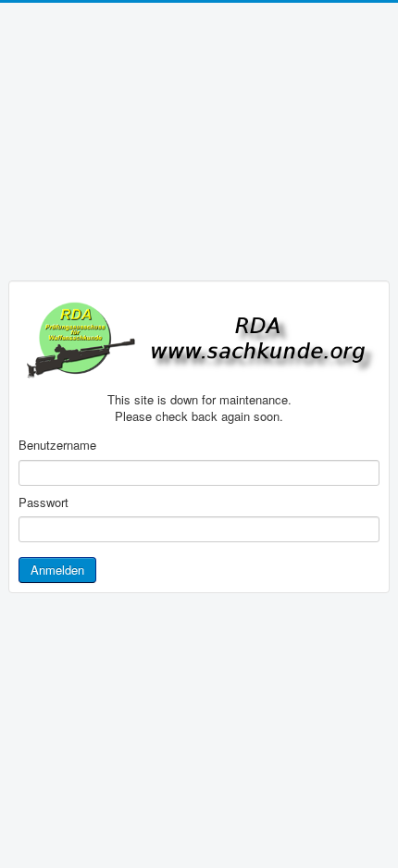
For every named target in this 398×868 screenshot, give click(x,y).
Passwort (43, 502)
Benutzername (57, 445)
